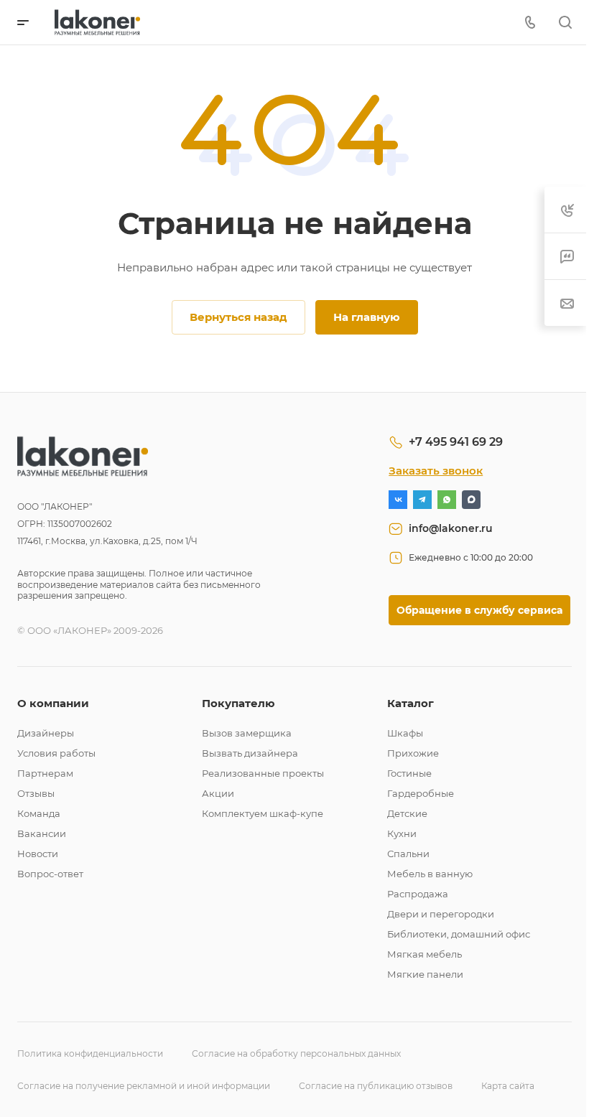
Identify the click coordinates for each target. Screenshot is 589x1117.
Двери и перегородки (440, 914)
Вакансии (41, 833)
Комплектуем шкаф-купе (262, 813)
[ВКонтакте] (398, 499)
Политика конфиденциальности (90, 1053)
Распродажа (417, 893)
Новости (37, 853)
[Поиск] (565, 22)
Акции (218, 793)
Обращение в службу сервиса (479, 610)
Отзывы (36, 793)
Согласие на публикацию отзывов (376, 1085)
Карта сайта (507, 1085)
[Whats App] (446, 499)
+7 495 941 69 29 (456, 442)
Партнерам (45, 773)
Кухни (402, 833)
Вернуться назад (238, 317)
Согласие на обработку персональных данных (296, 1053)
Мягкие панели (425, 974)
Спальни (408, 853)
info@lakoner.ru (451, 528)
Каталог (410, 703)
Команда (38, 813)
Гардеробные (420, 793)
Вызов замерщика (247, 733)
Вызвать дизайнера (250, 753)
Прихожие (413, 753)
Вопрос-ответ (50, 873)
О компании (53, 703)
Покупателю (238, 703)
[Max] (471, 499)
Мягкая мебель (424, 954)
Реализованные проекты (263, 773)
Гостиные (409, 773)
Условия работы (56, 753)
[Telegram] (422, 499)
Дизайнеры (45, 733)
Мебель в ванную (430, 873)
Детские (407, 813)
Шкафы (405, 733)
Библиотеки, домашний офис (458, 934)
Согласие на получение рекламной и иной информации (143, 1085)
